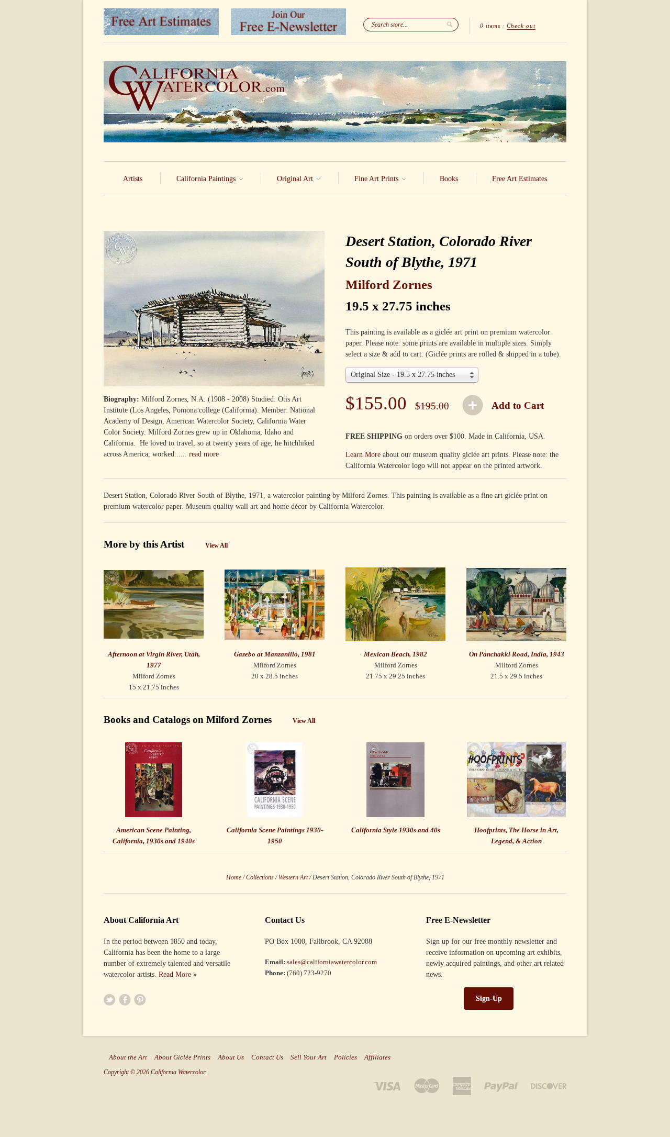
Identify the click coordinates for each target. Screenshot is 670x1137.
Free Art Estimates (519, 179)
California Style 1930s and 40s (395, 830)
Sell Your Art (309, 1057)
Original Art (296, 179)
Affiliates (377, 1057)
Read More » (178, 974)
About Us (231, 1057)
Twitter (110, 1000)
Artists (132, 179)
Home (233, 877)
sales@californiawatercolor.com (332, 962)
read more (204, 454)
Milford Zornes (388, 284)
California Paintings (207, 179)
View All (216, 545)
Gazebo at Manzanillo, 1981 (275, 654)
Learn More (363, 455)
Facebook (125, 1000)
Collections (260, 877)
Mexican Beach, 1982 (395, 654)
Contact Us (267, 1057)
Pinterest (140, 1000)
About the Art (128, 1057)
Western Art (293, 877)
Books (449, 179)
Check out (521, 26)
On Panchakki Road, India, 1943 (516, 654)
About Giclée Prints (182, 1057)
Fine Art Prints (377, 179)
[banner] (335, 101)
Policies (345, 1057)
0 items (490, 26)
